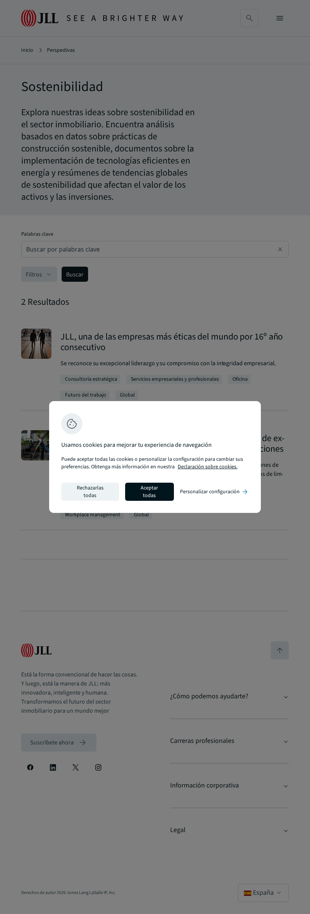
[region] (155, 457)
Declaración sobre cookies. (207, 467)
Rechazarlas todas (90, 491)
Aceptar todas (149, 491)
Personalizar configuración (214, 491)
